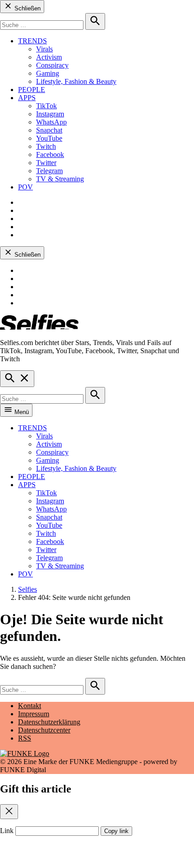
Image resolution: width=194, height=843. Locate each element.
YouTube (49, 138)
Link (7, 830)
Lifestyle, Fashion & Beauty (76, 81)
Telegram (49, 171)
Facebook (50, 154)
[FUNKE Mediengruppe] (24, 753)
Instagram (50, 114)
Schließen (27, 8)
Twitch (46, 146)
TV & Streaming (60, 179)
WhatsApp (51, 122)
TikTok (46, 106)
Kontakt (29, 705)
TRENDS (32, 41)
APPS (27, 97)
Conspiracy (52, 65)
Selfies (27, 589)
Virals (44, 49)
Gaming (47, 73)
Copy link (116, 831)
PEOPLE (31, 89)
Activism (49, 57)
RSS (24, 738)
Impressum (33, 714)
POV (25, 187)
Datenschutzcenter (44, 730)
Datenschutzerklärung (49, 722)
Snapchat (49, 130)
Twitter (46, 162)
